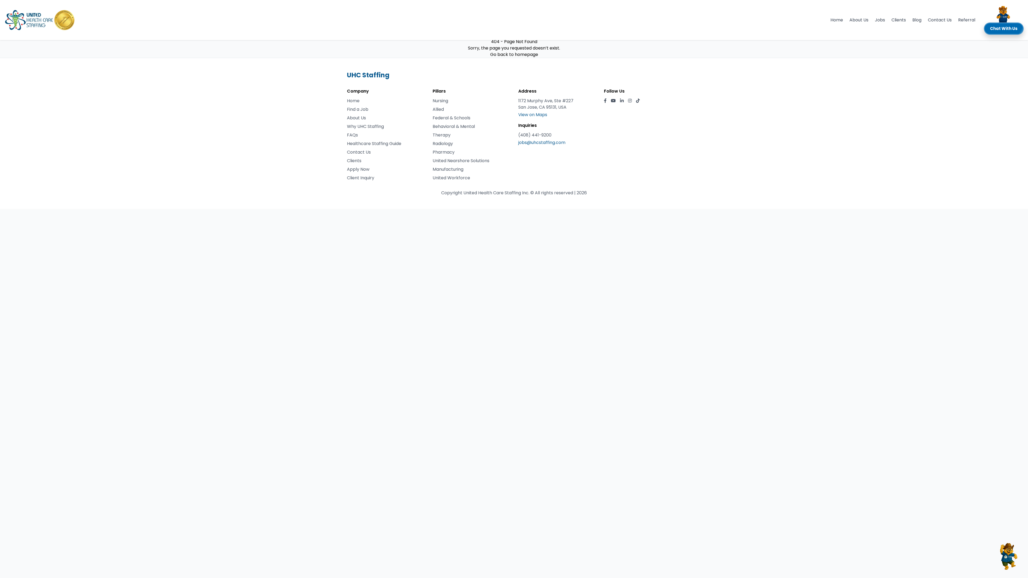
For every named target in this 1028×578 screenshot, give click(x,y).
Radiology (443, 143)
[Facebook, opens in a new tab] (605, 101)
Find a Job (357, 109)
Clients (898, 20)
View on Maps (532, 115)
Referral (966, 20)
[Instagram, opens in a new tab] (630, 101)
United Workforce (451, 178)
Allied (438, 109)
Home (836, 20)
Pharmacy (444, 152)
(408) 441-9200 (534, 135)
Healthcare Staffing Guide (374, 143)
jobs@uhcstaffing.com (541, 142)
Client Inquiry (360, 178)
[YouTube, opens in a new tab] (613, 101)
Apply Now (358, 169)
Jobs (880, 20)
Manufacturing (448, 169)
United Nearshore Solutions (461, 161)
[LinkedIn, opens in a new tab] (622, 101)
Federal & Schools (451, 118)
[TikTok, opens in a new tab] (638, 101)
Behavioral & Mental (454, 126)
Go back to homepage (514, 54)
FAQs (352, 135)
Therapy (442, 135)
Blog (916, 20)
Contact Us (940, 20)
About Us (858, 20)
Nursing (440, 101)
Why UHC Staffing (365, 126)
